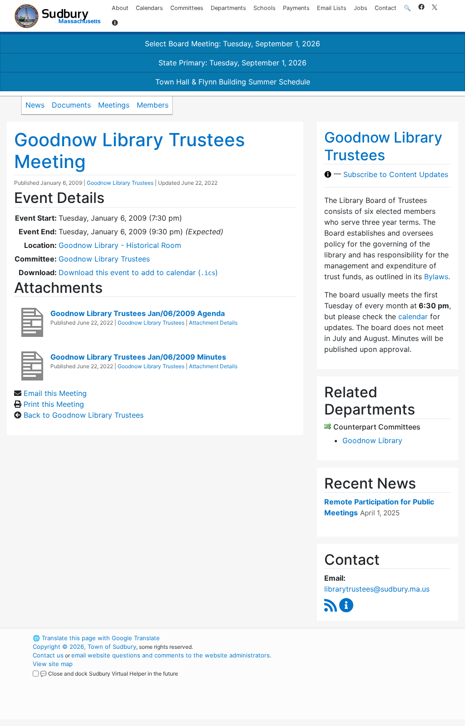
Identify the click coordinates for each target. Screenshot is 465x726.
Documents (71, 104)
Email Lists (331, 8)
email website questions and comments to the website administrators (170, 655)
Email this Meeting (55, 393)
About (120, 8)
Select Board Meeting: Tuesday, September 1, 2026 (232, 43)
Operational (364, 681)
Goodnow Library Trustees (120, 182)
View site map (53, 663)
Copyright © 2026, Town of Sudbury (84, 646)
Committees (186, 8)
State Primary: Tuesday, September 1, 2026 (232, 62)
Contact (385, 8)
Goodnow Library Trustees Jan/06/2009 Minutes (138, 356)
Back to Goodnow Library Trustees (83, 415)
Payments (296, 8)
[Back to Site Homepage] (57, 16)
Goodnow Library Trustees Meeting (129, 150)
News (35, 104)
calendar (413, 316)
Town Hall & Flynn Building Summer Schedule (232, 81)
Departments (228, 8)
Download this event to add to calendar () (138, 272)
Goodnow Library (372, 440)
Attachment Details (213, 322)
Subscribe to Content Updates (395, 174)
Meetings (113, 104)
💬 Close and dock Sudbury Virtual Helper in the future (109, 673)
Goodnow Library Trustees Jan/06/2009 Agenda (137, 313)
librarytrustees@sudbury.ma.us (377, 588)
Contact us (48, 655)
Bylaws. (437, 276)
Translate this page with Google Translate (96, 638)
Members (152, 104)
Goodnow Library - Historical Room (120, 245)
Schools (264, 8)
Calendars (149, 8)
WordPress (348, 638)
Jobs (360, 8)
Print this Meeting (54, 404)
